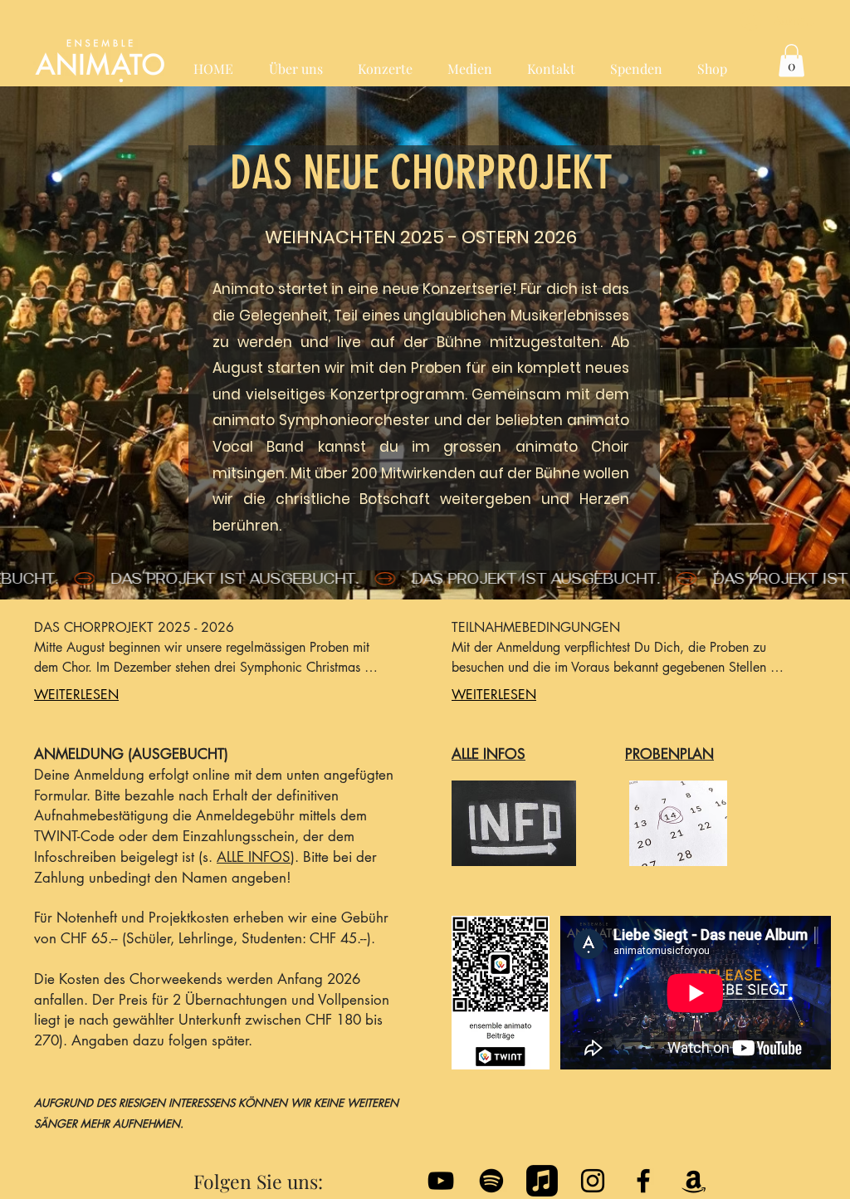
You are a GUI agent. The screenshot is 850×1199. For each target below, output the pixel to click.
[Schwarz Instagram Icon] (592, 1181)
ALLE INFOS (254, 857)
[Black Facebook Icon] (643, 1181)
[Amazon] (694, 1181)
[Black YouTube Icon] (441, 1181)
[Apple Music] (542, 1181)
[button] (791, 60)
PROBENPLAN (669, 754)
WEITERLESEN (76, 694)
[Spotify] (491, 1181)
